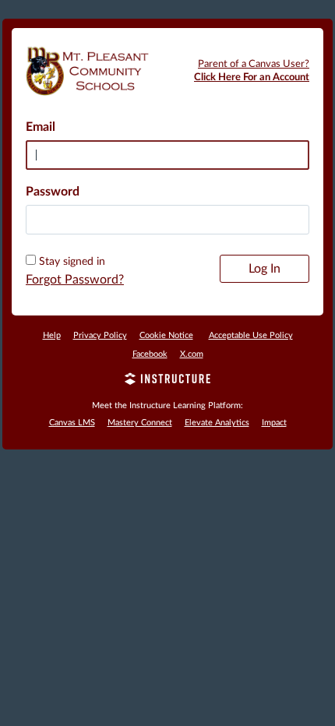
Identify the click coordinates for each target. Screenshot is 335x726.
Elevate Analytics (217, 422)
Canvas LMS (72, 422)
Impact (274, 422)
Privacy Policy (100, 335)
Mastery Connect (140, 422)
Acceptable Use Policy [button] (251, 335)
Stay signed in (72, 261)
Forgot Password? (75, 279)
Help (52, 335)
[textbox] (167, 219)
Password (52, 191)
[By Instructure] (167, 381)
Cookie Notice (166, 335)
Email (40, 127)
